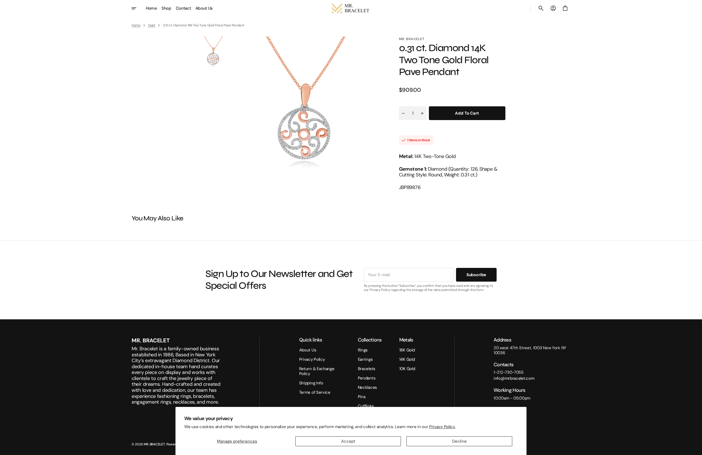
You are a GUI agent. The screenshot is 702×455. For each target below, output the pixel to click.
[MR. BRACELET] (351, 8)
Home (136, 25)
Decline (459, 441)
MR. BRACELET (154, 444)
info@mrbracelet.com (514, 378)
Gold (151, 25)
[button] (541, 8)
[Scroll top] (695, 448)
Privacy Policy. (442, 426)
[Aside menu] (138, 8)
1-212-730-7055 (508, 372)
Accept (348, 441)
